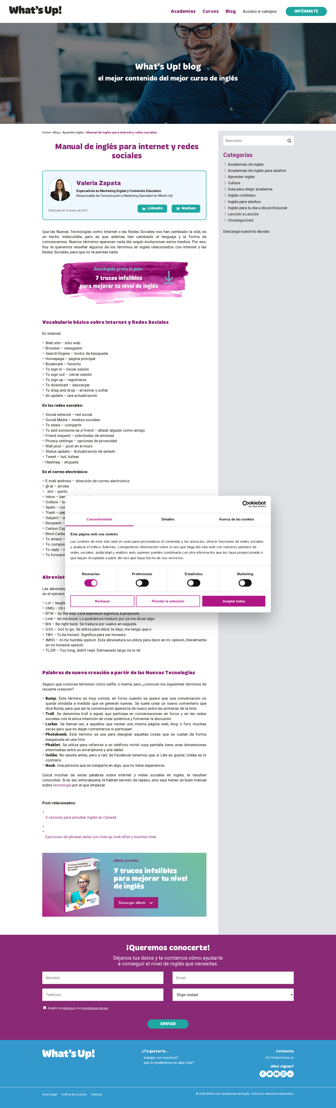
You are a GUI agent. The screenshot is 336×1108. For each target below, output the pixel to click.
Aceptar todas (234, 601)
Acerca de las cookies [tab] (236, 519)
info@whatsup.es (282, 1057)
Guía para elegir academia (250, 189)
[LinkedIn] (290, 1073)
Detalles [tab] (168, 519)
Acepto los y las (78, 1008)
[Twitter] (269, 1073)
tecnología (62, 785)
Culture (234, 183)
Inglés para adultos (244, 201)
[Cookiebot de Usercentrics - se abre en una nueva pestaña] (246, 504)
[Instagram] (283, 1073)
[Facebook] (262, 1073)
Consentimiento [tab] (99, 519)
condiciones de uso (95, 1008)
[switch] (142, 583)
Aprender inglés (72, 132)
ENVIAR (168, 1024)
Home (46, 132)
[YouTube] (276, 1073)
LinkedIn (155, 208)
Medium (189, 208)
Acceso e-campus (260, 11)
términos (69, 1008)
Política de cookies (74, 1094)
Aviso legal (49, 1094)
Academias (183, 11)
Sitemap (96, 1094)
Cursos (211, 11)
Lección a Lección (243, 214)
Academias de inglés (246, 164)
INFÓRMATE (306, 12)
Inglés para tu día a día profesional (257, 208)
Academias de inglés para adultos (257, 170)
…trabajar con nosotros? (160, 1058)
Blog (231, 11)
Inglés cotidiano (242, 195)
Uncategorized (240, 220)
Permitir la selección (168, 601)
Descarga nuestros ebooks (246, 231)
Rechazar (102, 601)
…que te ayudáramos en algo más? (168, 1063)
